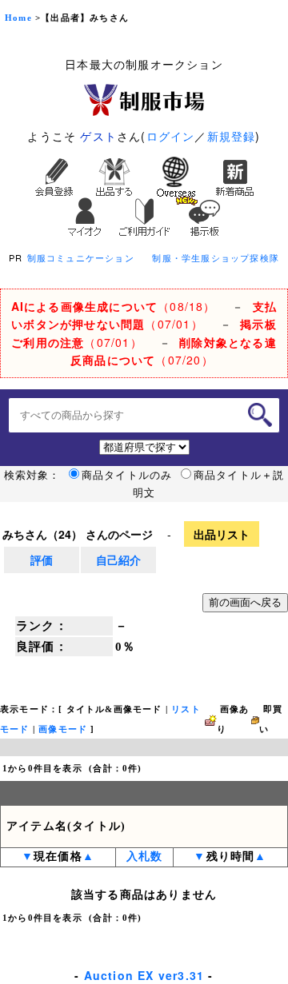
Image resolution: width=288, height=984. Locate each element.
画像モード (62, 729)
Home (18, 18)
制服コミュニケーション (80, 257)
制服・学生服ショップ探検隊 (215, 257)
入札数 (144, 856)
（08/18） (113, 306)
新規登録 (231, 136)
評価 (41, 560)
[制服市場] (144, 98)
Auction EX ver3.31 (144, 975)
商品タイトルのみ (127, 475)
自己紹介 (118, 560)
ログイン (170, 136)
